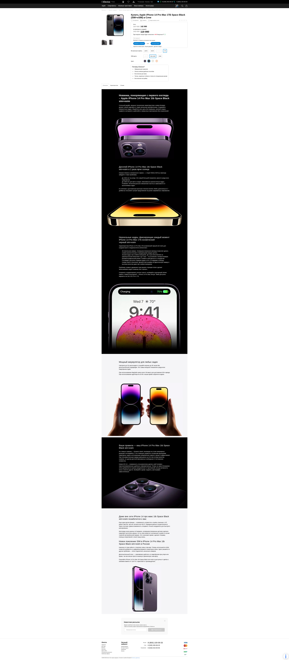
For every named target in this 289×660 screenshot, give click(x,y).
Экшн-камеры (138, 6)
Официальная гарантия (141, 69)
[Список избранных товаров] (128, 2)
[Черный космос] (149, 61)
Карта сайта (104, 650)
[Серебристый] (153, 61)
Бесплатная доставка (141, 73)
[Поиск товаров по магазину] (182, 6)
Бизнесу (103, 647)
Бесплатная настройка (141, 78)
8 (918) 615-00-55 (154, 648)
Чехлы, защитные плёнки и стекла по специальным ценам (151, 76)
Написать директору (136, 657)
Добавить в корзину (139, 43)
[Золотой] (156, 61)
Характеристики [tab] (114, 85)
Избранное (123, 649)
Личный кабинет (124, 646)
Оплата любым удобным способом (144, 71)
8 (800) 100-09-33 (182, 1)
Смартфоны (112, 6)
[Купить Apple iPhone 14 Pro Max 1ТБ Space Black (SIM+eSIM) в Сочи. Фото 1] (115, 25)
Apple (104, 6)
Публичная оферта (106, 653)
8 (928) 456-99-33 (167, 1)
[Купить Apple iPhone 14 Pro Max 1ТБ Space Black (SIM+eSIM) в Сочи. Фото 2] (104, 42)
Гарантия (104, 644)
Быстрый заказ (155, 43)
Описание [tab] (105, 85)
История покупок (124, 647)
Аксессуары (150, 6)
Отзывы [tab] (122, 85)
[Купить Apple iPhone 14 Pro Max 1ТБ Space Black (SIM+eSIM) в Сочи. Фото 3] (111, 42)
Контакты (147, 1)
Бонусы (122, 650)
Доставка (104, 646)
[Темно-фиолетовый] (145, 61)
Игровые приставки (125, 6)
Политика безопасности (107, 652)
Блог (152, 1)
